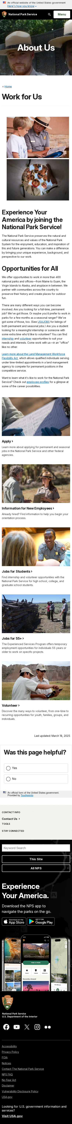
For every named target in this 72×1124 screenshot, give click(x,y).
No (14, 779)
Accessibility (9, 1046)
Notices (6, 1063)
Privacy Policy (10, 1051)
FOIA (5, 1057)
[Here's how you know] (36, 4)
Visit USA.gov (12, 1116)
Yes (14, 768)
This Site (36, 859)
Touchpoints (27, 795)
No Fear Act (9, 1080)
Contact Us (10, 819)
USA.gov (7, 1096)
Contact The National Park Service (23, 1068)
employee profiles (38, 381)
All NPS (36, 868)
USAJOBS (44, 321)
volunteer (25, 338)
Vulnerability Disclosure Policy (20, 1091)
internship (8, 338)
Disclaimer (8, 1085)
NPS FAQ (7, 1074)
